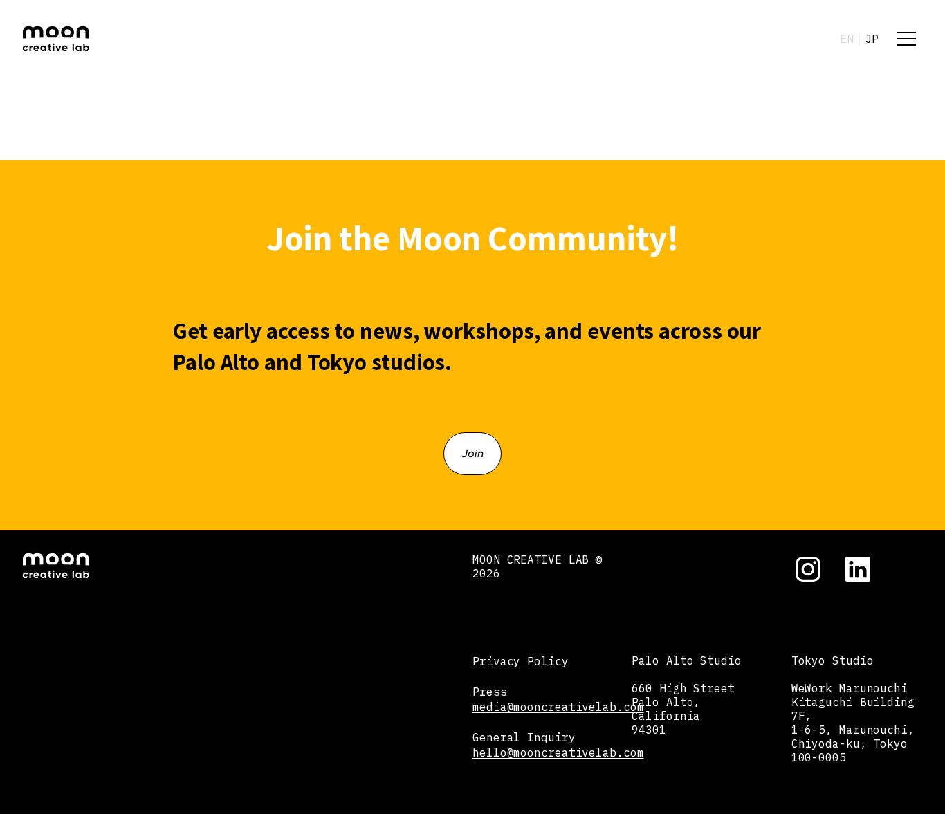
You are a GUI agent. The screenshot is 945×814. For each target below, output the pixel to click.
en (847, 39)
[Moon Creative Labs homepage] (55, 39)
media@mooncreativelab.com (558, 707)
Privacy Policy (520, 661)
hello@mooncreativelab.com (558, 752)
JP (872, 39)
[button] (906, 38)
